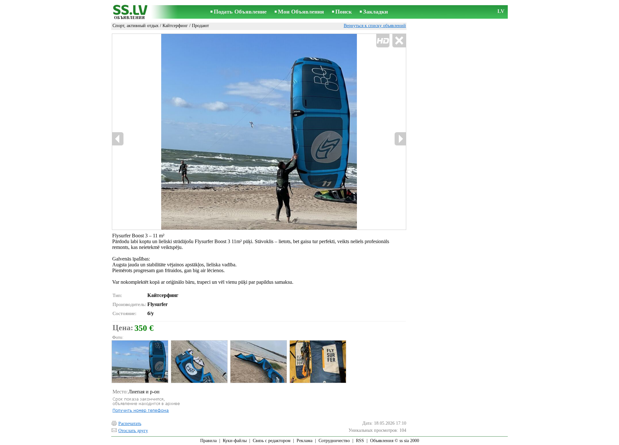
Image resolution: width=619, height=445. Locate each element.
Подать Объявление (240, 11)
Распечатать (129, 423)
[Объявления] (129, 12)
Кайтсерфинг (175, 25)
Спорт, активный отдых (136, 25)
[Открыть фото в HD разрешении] (259, 131)
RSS (360, 440)
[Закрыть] (399, 41)
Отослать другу (133, 430)
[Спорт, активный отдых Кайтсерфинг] (140, 361)
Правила (208, 440)
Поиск (343, 11)
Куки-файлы (235, 440)
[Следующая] (400, 139)
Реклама (304, 440)
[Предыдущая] (180, 131)
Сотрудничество (334, 440)
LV (501, 11)
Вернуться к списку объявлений (375, 25)
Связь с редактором (271, 440)
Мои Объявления (301, 11)
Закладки (375, 11)
